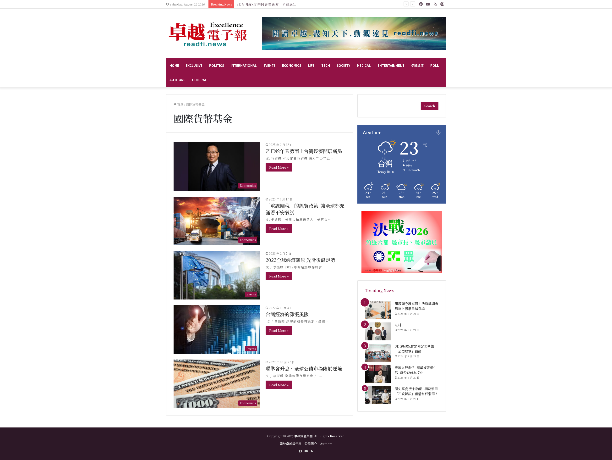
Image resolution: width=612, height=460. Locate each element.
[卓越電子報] (208, 33)
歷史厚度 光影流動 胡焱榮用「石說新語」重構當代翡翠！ (416, 391)
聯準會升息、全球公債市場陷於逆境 (304, 368)
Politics (216, 65)
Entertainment (390, 65)
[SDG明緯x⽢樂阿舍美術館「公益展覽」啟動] (378, 353)
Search (429, 106)
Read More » (279, 167)
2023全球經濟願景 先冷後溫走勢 (300, 259)
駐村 (398, 324)
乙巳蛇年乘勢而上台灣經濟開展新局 (304, 151)
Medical (364, 65)
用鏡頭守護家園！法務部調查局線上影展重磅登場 (416, 306)
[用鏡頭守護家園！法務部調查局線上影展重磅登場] (378, 310)
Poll (434, 65)
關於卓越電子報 (290, 443)
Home (174, 65)
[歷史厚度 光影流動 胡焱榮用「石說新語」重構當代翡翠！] (378, 395)
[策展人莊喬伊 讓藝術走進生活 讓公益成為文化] (378, 374)
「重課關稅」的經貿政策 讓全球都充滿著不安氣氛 (305, 209)
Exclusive (194, 65)
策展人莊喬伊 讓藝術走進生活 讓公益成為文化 (416, 370)
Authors (177, 80)
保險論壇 (417, 65)
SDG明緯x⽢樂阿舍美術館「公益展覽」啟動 (272, 4)
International (244, 65)
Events (269, 65)
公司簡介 (311, 443)
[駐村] (378, 331)
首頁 (179, 104)
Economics (291, 65)
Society (343, 65)
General (199, 80)
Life (311, 65)
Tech (325, 65)
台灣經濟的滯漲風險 (287, 314)
